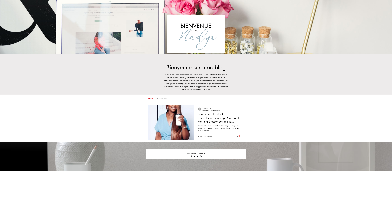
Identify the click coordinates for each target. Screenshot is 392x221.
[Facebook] (191, 156)
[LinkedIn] (197, 156)
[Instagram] (200, 156)
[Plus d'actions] (240, 109)
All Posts (150, 99)
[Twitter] (194, 156)
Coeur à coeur (162, 99)
